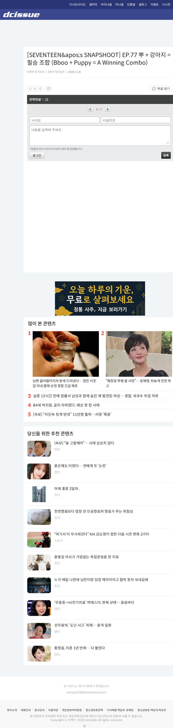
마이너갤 (106, 5)
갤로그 (143, 5)
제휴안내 (26, 710)
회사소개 (12, 710)
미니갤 (119, 5)
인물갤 (131, 5)
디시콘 (166, 5)
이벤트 (154, 5)
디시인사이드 (77, 5)
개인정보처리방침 (72, 710)
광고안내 (39, 710)
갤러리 (93, 5)
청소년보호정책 (94, 710)
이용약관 (53, 710)
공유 (49, 89)
